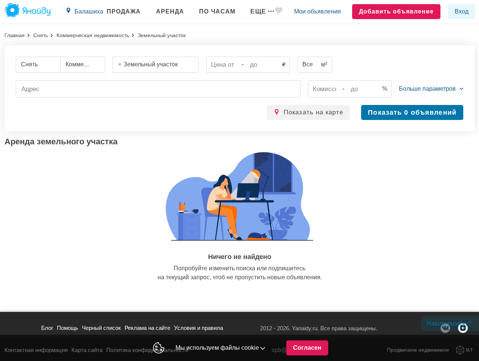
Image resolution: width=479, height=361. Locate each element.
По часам (217, 11)
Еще (258, 11)
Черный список (101, 328)
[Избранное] (279, 11)
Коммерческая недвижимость (93, 35)
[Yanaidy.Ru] (27, 11)
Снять (40, 35)
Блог (47, 328)
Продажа (124, 11)
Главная (14, 35)
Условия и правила (198, 328)
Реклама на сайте (147, 328)
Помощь (67, 328)
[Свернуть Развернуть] (431, 88)
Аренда (170, 11)
